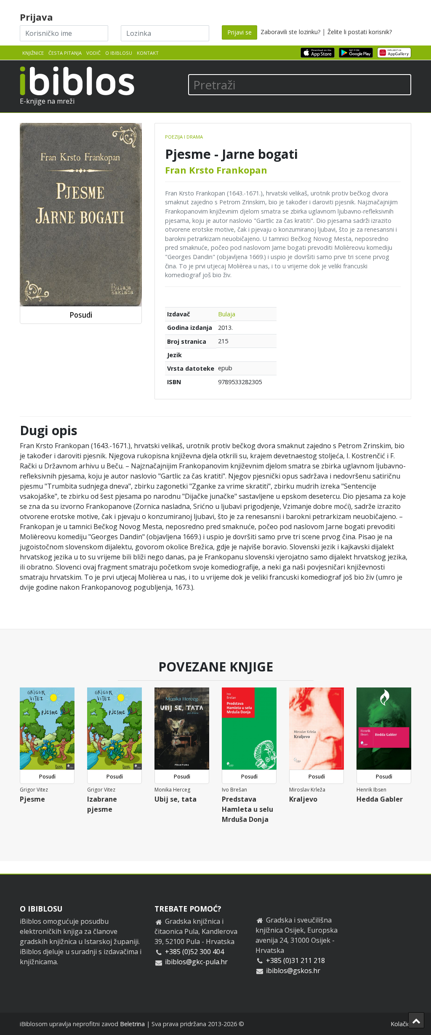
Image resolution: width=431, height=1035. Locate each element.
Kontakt (148, 53)
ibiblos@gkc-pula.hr (196, 961)
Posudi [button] (80, 315)
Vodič (93, 53)
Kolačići (401, 1024)
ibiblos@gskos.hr (293, 970)
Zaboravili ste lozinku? (290, 32)
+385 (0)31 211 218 (295, 960)
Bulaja (226, 314)
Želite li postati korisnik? (359, 32)
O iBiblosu (118, 53)
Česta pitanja (65, 53)
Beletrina (132, 1024)
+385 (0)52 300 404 (194, 951)
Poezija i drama (184, 137)
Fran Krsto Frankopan (216, 169)
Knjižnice (33, 53)
